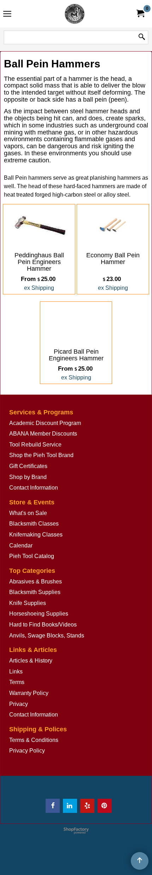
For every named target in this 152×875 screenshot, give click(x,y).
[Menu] (7, 14)
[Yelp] (87, 806)
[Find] (142, 37)
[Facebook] (53, 806)
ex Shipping (39, 288)
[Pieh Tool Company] (75, 13)
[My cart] (140, 13)
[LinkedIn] (70, 806)
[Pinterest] (105, 806)
